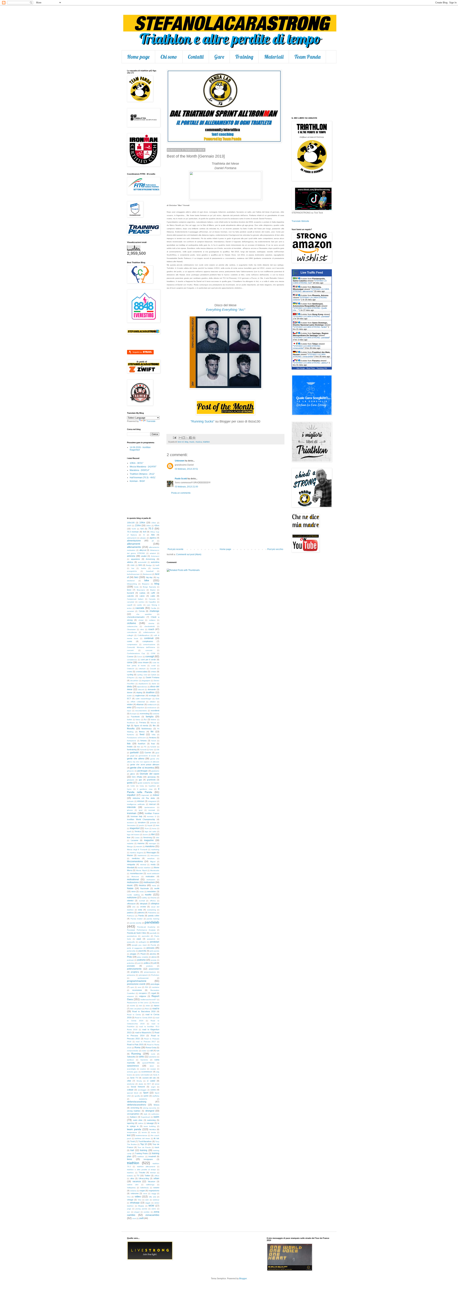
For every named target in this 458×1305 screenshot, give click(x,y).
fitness (142, 732)
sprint (145, 1096)
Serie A (156, 1075)
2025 (129, 526)
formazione (131, 741)
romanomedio (132, 1051)
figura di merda (141, 725)
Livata (137, 838)
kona (154, 828)
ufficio (156, 1176)
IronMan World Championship (141, 819)
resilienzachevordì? (148, 1000)
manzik (139, 846)
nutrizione (132, 897)
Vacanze (151, 1181)
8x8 (144, 532)
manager (152, 843)
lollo (157, 838)
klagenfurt (135, 828)
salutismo (153, 1057)
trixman (153, 1173)
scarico (143, 1069)
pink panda (154, 951)
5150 (134, 529)
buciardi (130, 593)
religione (142, 996)
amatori (153, 553)
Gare (219, 56)
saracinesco (133, 1066)
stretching (134, 1108)
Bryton (153, 590)
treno (129, 1159)
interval (152, 804)
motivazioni (149, 882)
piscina (153, 954)
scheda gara (132, 1072)
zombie (147, 1212)
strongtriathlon (133, 1114)
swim (156, 1116)
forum (153, 741)
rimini (148, 1006)
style (145, 1114)
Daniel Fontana (152, 677)
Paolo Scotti (181, 478)
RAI (146, 987)
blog (186, 442)
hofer (133, 786)
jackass (153, 823)
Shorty (139, 1081)
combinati (149, 638)
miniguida (131, 864)
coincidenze (132, 632)
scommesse (146, 1072)
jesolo (141, 825)
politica (147, 963)
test (128, 1135)
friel (138, 747)
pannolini (145, 936)
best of (181, 442)
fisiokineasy (147, 729)
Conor (139, 657)
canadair (130, 602)
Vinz (139, 1200)
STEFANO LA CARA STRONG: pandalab (311, 316)
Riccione (155, 1003)
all (153, 541)
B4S (140, 565)
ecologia (152, 695)
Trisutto (142, 1172)
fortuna (143, 740)
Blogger (243, 1278)
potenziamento (134, 969)
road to (155, 1008)
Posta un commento (181, 493)
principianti (143, 975)
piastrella (142, 951)
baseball (149, 571)
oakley (144, 898)
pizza (154, 957)
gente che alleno (135, 758)
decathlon (134, 681)
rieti (140, 1006)
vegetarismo (153, 1191)
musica (199, 442)
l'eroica (138, 831)
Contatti (196, 56)
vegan (142, 1191)
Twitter (147, 1175)
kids (157, 825)
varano (156, 1187)
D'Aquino (131, 678)
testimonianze (141, 1135)
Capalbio (152, 602)
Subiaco (133, 1117)
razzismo (155, 987)
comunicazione (149, 644)
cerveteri (130, 611)
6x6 (142, 529)
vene (145, 1194)
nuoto (148, 894)
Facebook (135, 717)
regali (153, 993)
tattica (140, 1123)
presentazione (150, 972)
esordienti (155, 710)
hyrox (129, 789)
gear (157, 753)
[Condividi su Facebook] (190, 437)
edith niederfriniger (144, 699)
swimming (151, 1120)
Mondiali (130, 867)
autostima (155, 562)
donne (129, 692)
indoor (156, 795)
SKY (149, 1084)
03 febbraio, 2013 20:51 (186, 469)
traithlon (140, 1156)
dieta (129, 686)
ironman (131, 813)
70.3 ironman (133, 532)
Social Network (138, 1087)
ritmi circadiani (136, 1009)
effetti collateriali (138, 702)
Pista (129, 957)
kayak (150, 825)
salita (141, 1056)
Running (136, 1053)
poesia (153, 960)
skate (141, 1084)
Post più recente (175, 549)
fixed (142, 734)
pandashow (132, 936)
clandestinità (149, 626)
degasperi (146, 681)
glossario (130, 780)
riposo (156, 1005)
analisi (144, 556)
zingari (137, 1212)
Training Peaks (141, 1153)
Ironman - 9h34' (137, 481)
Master (130, 855)
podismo (141, 960)
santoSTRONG (148, 1063)
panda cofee (153, 916)
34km (148, 526)
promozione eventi (136, 984)
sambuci (130, 1060)
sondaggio (142, 1090)
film (154, 725)
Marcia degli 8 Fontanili (137, 850)
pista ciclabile (142, 957)
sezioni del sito (149, 1078)
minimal (143, 865)
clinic (142, 629)
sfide (129, 1081)
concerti (130, 650)
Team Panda (307, 56)
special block (132, 1093)
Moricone (135, 877)
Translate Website (300, 221)
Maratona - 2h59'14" (139, 470)
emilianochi (152, 705)
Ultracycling (144, 1178)
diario (154, 684)
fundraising (132, 749)
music (191, 442)
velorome (135, 1193)
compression (132, 644)
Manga (130, 846)
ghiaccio (130, 771)
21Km (138, 525)
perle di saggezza (134, 948)
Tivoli (132, 1141)
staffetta (155, 1096)
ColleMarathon (144, 635)
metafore (151, 858)
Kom (147, 828)
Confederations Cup (136, 653)
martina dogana (136, 853)
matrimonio (142, 855)
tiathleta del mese (142, 1138)
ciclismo (131, 623)
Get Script (301, 368)
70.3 (150, 528)
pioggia (133, 954)
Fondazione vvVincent (136, 738)
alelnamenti (132, 538)
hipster (156, 783)
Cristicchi (130, 669)
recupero (143, 993)
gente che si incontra (142, 767)
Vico (129, 1197)
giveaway (152, 777)
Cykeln (153, 675)
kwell (129, 831)
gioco (132, 774)
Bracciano (141, 590)
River (147, 1009)
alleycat (142, 550)
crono (129, 671)
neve (133, 891)
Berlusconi (147, 574)
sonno (153, 1090)
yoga (129, 1209)
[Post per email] (174, 437)
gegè (132, 756)
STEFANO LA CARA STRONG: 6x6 (309, 282)
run (157, 1051)
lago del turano (133, 834)
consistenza (132, 660)
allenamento (134, 546)
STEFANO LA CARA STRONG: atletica (310, 363)
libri (153, 834)
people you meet (139, 945)
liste (128, 837)
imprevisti (145, 795)
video (138, 1196)
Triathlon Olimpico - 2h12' (142, 474)
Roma (137, 1047)
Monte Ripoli (141, 870)
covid (153, 666)
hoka (142, 786)
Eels (157, 699)
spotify (137, 1096)
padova (130, 912)
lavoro (145, 834)
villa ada (152, 1197)
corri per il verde (148, 659)
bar (132, 568)
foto (129, 743)
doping (139, 692)
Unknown (179, 460)
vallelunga (150, 1185)
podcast (130, 960)
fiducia (153, 723)
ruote (153, 1054)
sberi (152, 1066)
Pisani (143, 954)
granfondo (151, 780)
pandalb (153, 933)
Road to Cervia (134, 1015)
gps (140, 780)
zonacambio (152, 1214)
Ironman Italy (136, 816)
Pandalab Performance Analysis (141, 930)
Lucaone (134, 840)
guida (130, 782)
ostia (140, 910)
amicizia (131, 556)
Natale (130, 888)
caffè (153, 593)
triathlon (206, 442)
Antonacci (155, 556)
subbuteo (155, 1114)
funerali (143, 750)
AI (144, 535)
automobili (142, 562)
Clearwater (131, 629)
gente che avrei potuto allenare (144, 764)
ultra (132, 1178)
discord (141, 689)
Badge (149, 565)
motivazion (151, 880)
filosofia (131, 728)
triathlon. (130, 1173)
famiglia (150, 716)
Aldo (153, 535)
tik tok (156, 1138)
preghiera (135, 972)
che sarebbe (144, 614)
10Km (142, 522)
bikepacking (132, 584)
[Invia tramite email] (180, 437)
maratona (150, 846)
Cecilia (153, 608)
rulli (151, 1051)
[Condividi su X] (187, 437)
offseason (131, 904)
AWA (132, 565)
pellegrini (142, 942)
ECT (129, 698)
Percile (153, 945)
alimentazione (134, 540)
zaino (154, 1209)
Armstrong (150, 559)
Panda (141, 916)
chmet (140, 620)
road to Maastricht (143, 1032)
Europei (133, 714)
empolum (140, 708)
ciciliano (152, 620)
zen (128, 1212)
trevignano (148, 1159)
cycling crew (142, 675)
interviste (131, 807)
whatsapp (135, 1202)
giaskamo (155, 771)
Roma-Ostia (151, 1047)
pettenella (131, 951)
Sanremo (144, 1060)
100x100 (131, 523)
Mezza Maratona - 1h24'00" (143, 466)
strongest (149, 1111)
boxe (129, 590)
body (136, 587)
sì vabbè (151, 1081)
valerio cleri (132, 1185)
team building (150, 1126)
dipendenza (142, 687)
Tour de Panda (144, 1147)
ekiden (130, 704)
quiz (132, 987)
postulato (131, 966)
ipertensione (150, 807)
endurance (151, 708)
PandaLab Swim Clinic (136, 933)
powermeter (154, 969)
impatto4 (131, 795)
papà (139, 939)
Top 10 (143, 1144)
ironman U (151, 816)
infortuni (140, 801)
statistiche (143, 1099)
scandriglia (131, 1069)
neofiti (156, 888)
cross (153, 671)
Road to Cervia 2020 (143, 1018)
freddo (130, 747)
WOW (151, 1206)
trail (132, 1150)
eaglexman (140, 695)
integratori (152, 801)
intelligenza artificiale (136, 804)
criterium (142, 669)
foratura (152, 737)
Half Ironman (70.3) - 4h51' (143, 477)
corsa (129, 662)
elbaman (140, 704)
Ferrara (142, 722)
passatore (151, 939)
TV (138, 1175)
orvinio (143, 907)
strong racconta (149, 1108)
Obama (153, 898)
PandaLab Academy (146, 927)
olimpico (155, 903)
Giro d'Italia (137, 777)
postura (149, 966)
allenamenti (133, 543)
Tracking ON (322, 368)
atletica (130, 562)
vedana (133, 1191)
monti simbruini (153, 873)
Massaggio (151, 852)
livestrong (147, 837)
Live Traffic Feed (312, 272)
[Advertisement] (225, 521)
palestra (140, 912)
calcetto (130, 596)
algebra (153, 538)
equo (129, 711)
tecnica (152, 1129)
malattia (130, 843)
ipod (140, 810)
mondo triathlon (144, 868)
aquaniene (135, 559)
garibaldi (134, 752)
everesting (144, 713)
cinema (151, 623)
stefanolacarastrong (136, 1101)
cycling (130, 675)
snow (157, 1084)
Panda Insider (137, 919)
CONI (153, 653)
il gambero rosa (144, 789)
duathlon (150, 692)
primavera (131, 975)
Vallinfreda (144, 1188)
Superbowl (145, 1117)
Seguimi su (137, 352)
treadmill (152, 1156)
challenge (154, 611)
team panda (134, 1129)
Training (244, 56)
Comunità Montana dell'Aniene (141, 647)
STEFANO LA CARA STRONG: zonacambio (309, 355)
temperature (132, 1132)
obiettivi (130, 901)
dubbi (129, 696)
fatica (138, 720)
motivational (133, 879)
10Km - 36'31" (136, 463)
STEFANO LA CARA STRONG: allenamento (311, 290)
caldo (152, 596)
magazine (149, 840)
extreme (156, 714)
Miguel (152, 861)
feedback (131, 723)
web (147, 1200)
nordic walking (133, 895)
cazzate (139, 607)
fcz (145, 719)
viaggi (153, 1194)
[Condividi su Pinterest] (194, 437)
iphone (130, 810)
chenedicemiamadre (136, 617)
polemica (130, 963)
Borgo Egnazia (149, 587)
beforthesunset (133, 574)
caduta (142, 593)
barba (143, 568)
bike (146, 580)
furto (151, 750)
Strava (156, 1105)
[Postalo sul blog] (184, 437)
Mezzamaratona (135, 861)
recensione (137, 990)
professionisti (143, 978)
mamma (140, 843)
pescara (150, 948)
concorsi (148, 650)
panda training (153, 919)
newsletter (151, 891)
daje (140, 678)
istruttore (142, 822)
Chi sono (168, 56)
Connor (130, 656)
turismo (130, 1176)
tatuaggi (150, 1123)
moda (153, 864)
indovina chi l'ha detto (144, 798)
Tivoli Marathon (145, 1141)
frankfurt (141, 744)
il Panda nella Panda (143, 790)
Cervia (142, 611)
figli (128, 725)
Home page (138, 56)
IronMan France (152, 813)
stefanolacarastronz (136, 1105)
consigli (149, 656)
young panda (141, 1209)
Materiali (274, 56)
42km (156, 525)
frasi (153, 744)
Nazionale (144, 888)
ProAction (155, 975)
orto (133, 907)
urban (156, 1178)
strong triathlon (133, 1111)
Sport (145, 1093)
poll (154, 963)
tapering (130, 1123)
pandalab (152, 922)
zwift (141, 1218)
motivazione (133, 882)
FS (145, 747)
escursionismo (141, 711)
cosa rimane (143, 662)
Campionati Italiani (135, 599)
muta (154, 885)
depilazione (143, 684)
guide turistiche (144, 783)
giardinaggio (142, 771)
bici (136, 577)
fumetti (153, 747)
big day (149, 577)
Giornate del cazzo (149, 774)
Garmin (148, 752)
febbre (153, 720)
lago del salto (150, 831)
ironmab (151, 810)
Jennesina (131, 825)
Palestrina (152, 913)
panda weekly (136, 923)
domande (152, 689)
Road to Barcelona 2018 (143, 1011)
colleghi (130, 635)
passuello (131, 942)
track (157, 1147)
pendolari (154, 942)
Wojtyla (141, 1206)
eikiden (153, 702)
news (141, 892)
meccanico (154, 855)
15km (153, 523)
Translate (150, 421)
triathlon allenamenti (146, 1167)
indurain (130, 801)
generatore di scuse (147, 756)
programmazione (136, 980)
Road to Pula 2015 (135, 1044)
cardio (139, 605)
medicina (136, 858)
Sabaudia (131, 1057)
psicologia (155, 984)
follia (153, 735)
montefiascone (136, 873)
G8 (158, 750)
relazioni (130, 996)
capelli (129, 605)
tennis (144, 1132)
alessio (143, 538)
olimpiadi (143, 904)
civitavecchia (132, 626)
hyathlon (152, 786)
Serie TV (134, 1078)
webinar (156, 1200)
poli (139, 963)
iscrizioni (130, 823)
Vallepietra (131, 1188)
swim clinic (138, 1120)
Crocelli (153, 669)
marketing (155, 850)
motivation (150, 876)
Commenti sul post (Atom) (188, 554)
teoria (153, 1132)
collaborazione (149, 632)
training (143, 1150)
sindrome (131, 1084)
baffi (157, 565)
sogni (153, 1087)
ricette (132, 1006)
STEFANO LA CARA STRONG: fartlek (310, 327)
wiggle (147, 1203)
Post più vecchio (275, 549)
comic (129, 641)
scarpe (153, 1069)
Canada (152, 599)
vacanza (137, 1181)
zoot (134, 1218)
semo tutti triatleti (142, 1075)
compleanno (147, 641)
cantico (141, 602)
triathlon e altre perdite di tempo (141, 1170)
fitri (152, 731)
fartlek (129, 720)
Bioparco (145, 584)
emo (129, 707)
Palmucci (130, 916)
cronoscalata (141, 671)
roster (144, 1051)
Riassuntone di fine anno (137, 1003)
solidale (130, 1090)
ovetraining (151, 910)
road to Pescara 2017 (146, 1042)
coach (151, 629)
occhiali (142, 901)
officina (153, 901)
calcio (142, 596)
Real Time (311, 368)
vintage (130, 1200)
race (139, 987)
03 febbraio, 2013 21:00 (186, 486)
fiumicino (130, 735)
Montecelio (154, 870)
